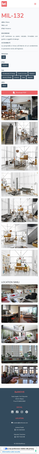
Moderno (5, 65)
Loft (4, 57)
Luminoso (16, 77)
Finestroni (32, 73)
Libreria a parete (7, 77)
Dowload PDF (20, 93)
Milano (4, 85)
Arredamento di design (9, 73)
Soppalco (30, 77)
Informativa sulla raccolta (11, 452)
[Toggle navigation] (35, 4)
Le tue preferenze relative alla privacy (20, 449)
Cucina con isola (22, 73)
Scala (23, 77)
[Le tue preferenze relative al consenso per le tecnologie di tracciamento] (36, 451)
